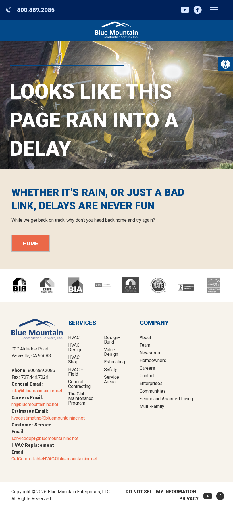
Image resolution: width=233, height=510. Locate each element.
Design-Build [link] (112, 340)
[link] (225, 64)
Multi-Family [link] (152, 406)
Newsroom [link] (150, 352)
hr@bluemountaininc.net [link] (34, 404)
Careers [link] (147, 368)
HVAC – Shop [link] (76, 360)
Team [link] (145, 345)
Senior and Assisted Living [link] (166, 398)
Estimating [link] (114, 362)
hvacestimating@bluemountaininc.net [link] (48, 418)
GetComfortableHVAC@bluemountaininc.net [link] (54, 459)
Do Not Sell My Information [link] (161, 491)
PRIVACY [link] (189, 498)
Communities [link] (153, 391)
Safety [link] (110, 369)
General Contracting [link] (79, 384)
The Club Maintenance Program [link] (80, 398)
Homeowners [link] (153, 360)
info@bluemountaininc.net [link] (36, 390)
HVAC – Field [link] (76, 372)
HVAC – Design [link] (76, 347)
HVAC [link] (74, 337)
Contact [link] (147, 375)
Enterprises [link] (151, 383)
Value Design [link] (111, 352)
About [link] (145, 337)
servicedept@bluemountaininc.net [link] (44, 438)
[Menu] (213, 10)
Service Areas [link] (111, 379)
